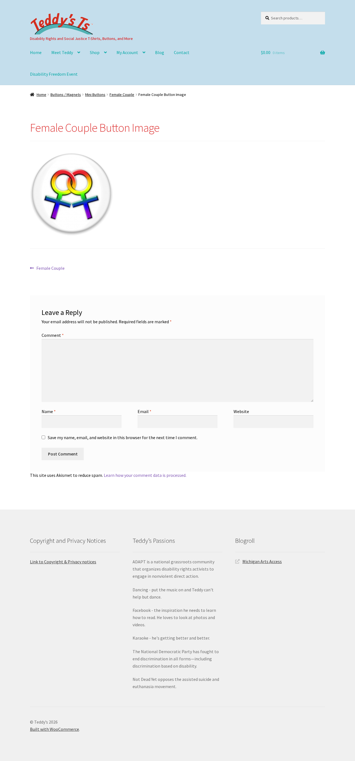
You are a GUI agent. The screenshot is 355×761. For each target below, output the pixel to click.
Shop (95, 52)
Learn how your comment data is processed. (145, 475)
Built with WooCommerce (54, 729)
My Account (127, 52)
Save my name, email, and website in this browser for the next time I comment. (122, 437)
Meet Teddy (62, 52)
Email (144, 411)
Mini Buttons (95, 94)
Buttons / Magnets (65, 94)
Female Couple (122, 94)
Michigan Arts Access (262, 561)
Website (241, 411)
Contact (181, 52)
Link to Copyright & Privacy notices (63, 561)
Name (49, 411)
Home (36, 52)
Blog (159, 52)
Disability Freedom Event (54, 74)
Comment (53, 335)
